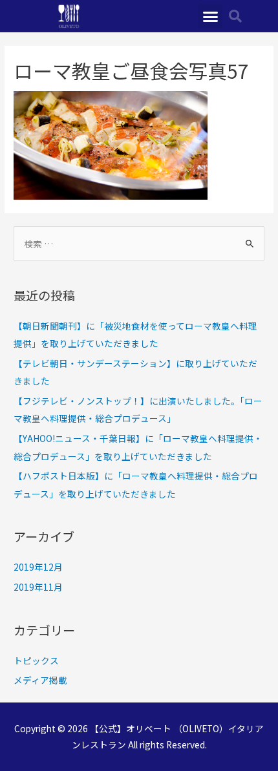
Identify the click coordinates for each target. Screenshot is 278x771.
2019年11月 (38, 586)
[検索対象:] (139, 243)
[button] (210, 16)
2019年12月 (38, 566)
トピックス (36, 660)
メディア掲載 (40, 679)
